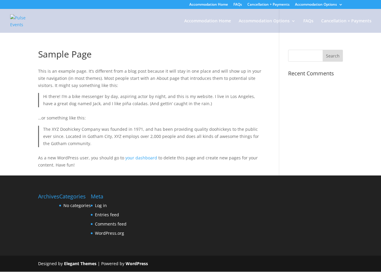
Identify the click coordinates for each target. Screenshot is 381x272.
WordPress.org (109, 233)
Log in (101, 205)
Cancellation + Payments (268, 5)
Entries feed (107, 214)
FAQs (237, 5)
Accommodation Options (316, 5)
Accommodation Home (208, 5)
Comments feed (111, 224)
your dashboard (141, 158)
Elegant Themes (80, 263)
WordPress (137, 263)
